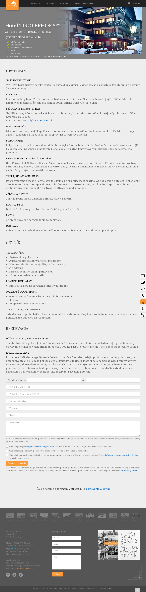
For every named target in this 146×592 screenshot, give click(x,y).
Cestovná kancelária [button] (83, 3)
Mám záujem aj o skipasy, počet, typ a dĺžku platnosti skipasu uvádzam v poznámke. (48, 450)
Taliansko (21, 520)
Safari (125, 520)
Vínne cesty (136, 520)
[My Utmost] (111, 588)
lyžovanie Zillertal (41, 120)
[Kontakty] (143, 315)
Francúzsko (44, 520)
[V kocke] (143, 276)
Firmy (113, 520)
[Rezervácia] (143, 302)
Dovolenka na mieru (55, 588)
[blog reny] (20, 574)
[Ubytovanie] (143, 289)
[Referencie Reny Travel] (119, 545)
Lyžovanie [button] (49, 3)
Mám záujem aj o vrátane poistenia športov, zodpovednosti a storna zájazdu (60, 446)
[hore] (137, 590)
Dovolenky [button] (64, 3)
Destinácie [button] (35, 3)
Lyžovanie (26, 56)
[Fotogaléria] (143, 283)
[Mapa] (143, 309)
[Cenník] (143, 296)
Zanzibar (90, 520)
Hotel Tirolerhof (59, 56)
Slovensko (67, 520)
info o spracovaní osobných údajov (121, 455)
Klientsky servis (129, 470)
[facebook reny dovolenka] (8, 574)
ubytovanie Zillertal (98, 488)
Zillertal (47, 56)
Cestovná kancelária (24, 568)
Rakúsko (36, 56)
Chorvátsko (33, 520)
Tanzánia (79, 520)
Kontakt (137, 3)
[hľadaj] (129, 3)
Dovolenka (9, 520)
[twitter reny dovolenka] (14, 574)
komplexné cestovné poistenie (39, 446)
